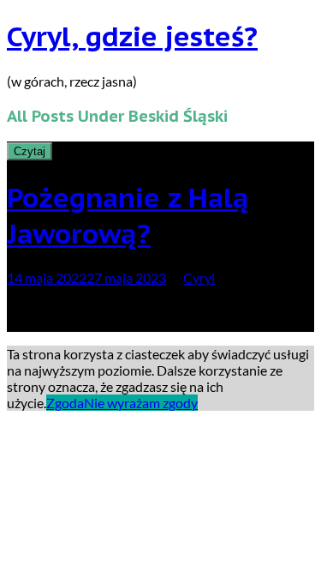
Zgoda (65, 402)
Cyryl (199, 277)
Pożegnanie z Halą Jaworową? (128, 215)
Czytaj (29, 151)
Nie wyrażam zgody (141, 402)
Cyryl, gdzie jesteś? (132, 36)
